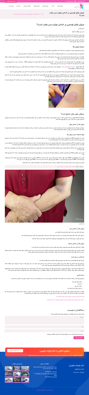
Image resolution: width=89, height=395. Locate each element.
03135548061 (48, 371)
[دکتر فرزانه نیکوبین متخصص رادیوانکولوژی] (78, 6)
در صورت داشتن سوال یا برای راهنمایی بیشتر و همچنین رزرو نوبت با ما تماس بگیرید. (65, 300)
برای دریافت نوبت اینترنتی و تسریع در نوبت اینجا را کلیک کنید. (70, 296)
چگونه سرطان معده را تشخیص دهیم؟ (65, 166)
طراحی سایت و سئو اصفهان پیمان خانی (44, 390)
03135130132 (48, 377)
